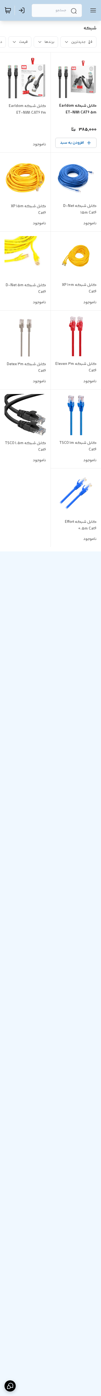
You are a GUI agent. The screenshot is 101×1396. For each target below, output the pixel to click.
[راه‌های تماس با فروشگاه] (10, 1386)
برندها (49, 42)
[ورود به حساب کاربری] (22, 10)
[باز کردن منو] (92, 10)
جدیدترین (78, 42)
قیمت (23, 42)
